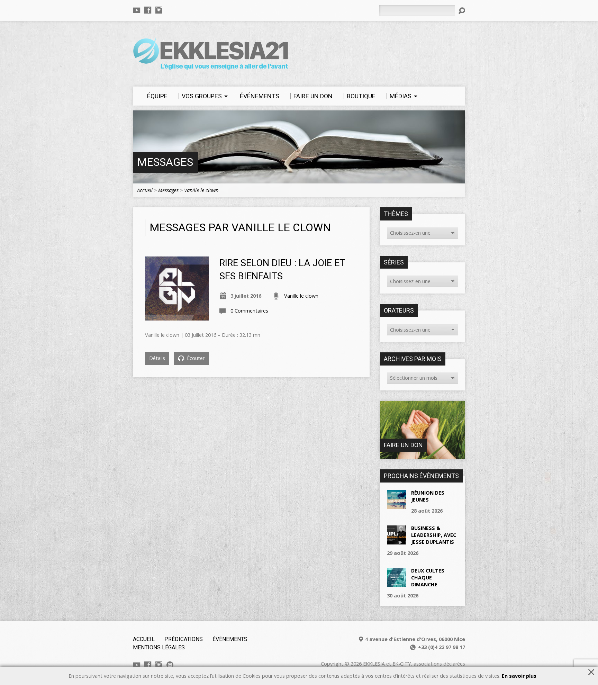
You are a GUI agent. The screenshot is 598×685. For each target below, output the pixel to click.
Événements (229, 639)
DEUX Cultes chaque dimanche (427, 577)
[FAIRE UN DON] (422, 455)
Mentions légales (159, 647)
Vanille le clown (201, 190)
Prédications (183, 639)
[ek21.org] (169, 664)
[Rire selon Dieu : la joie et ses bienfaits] (177, 316)
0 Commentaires (249, 310)
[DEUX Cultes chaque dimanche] (396, 583)
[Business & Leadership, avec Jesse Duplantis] (396, 541)
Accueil (145, 190)
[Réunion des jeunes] (396, 505)
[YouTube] (136, 10)
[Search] (461, 10)
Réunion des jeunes (427, 496)
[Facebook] (147, 10)
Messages (165, 162)
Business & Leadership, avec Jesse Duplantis (433, 535)
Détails (157, 358)
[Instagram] (158, 10)
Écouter (195, 358)
